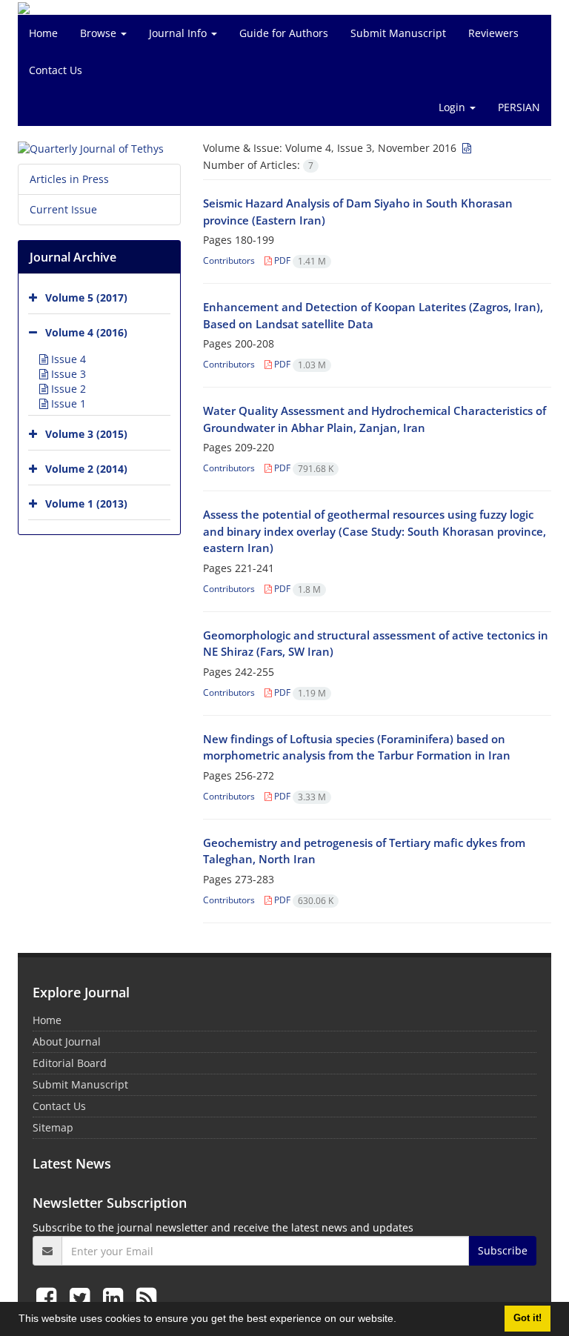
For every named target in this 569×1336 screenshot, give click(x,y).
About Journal (67, 1041)
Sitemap (53, 1127)
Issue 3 (67, 374)
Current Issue (63, 209)
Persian (519, 107)
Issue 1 (67, 403)
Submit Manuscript (398, 33)
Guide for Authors (283, 33)
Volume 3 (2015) (86, 434)
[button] (401, 1320)
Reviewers (493, 33)
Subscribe (503, 1250)
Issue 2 (67, 389)
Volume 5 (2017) (86, 297)
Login (453, 107)
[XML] (465, 148)
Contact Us (55, 70)
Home (43, 33)
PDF (299, 260)
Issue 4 (67, 359)
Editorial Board (70, 1063)
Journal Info (179, 33)
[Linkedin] (116, 1297)
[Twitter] (82, 1297)
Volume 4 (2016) (86, 332)
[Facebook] (49, 1297)
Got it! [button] (527, 1318)
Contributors (229, 260)
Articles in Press (69, 179)
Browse (99, 33)
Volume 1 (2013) (86, 503)
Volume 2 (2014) (86, 469)
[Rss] (146, 1297)
